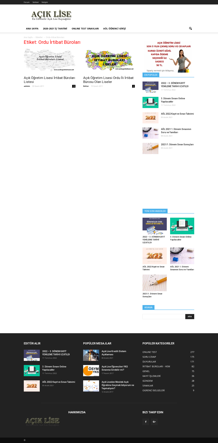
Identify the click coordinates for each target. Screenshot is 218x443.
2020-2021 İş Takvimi (55, 28)
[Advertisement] (136, 16)
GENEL (146, 371)
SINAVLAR (148, 385)
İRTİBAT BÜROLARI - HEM (156, 366)
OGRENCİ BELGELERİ (154, 390)
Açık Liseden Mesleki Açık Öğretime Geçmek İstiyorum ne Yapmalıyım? (118, 385)
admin (27, 86)
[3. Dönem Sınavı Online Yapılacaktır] (150, 102)
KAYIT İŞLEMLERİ (152, 375)
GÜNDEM (148, 380)
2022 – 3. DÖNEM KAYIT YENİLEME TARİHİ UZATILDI (154, 240)
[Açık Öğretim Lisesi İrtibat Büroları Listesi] (49, 60)
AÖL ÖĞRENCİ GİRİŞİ (114, 28)
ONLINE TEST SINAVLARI (85, 28)
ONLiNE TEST (150, 352)
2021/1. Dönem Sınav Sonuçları (177, 144)
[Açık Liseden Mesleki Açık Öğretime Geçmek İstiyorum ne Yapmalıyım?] (91, 386)
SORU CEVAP (149, 356)
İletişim (45, 2)
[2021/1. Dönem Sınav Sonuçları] (150, 148)
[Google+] (154, 422)
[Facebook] (146, 422)
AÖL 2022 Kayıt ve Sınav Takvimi (177, 114)
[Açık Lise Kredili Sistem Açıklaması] (91, 355)
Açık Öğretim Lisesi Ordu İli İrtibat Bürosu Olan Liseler (108, 80)
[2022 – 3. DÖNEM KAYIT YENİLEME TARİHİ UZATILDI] (150, 87)
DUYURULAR (149, 361)
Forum (27, 2)
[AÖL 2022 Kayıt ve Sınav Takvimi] (150, 117)
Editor (86, 86)
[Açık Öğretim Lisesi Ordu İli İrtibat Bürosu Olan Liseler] (109, 59)
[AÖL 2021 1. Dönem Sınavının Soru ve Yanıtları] (150, 133)
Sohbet (36, 2)
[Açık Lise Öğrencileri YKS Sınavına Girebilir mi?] (91, 370)
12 (74, 86)
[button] (190, 28)
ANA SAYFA (32, 28)
